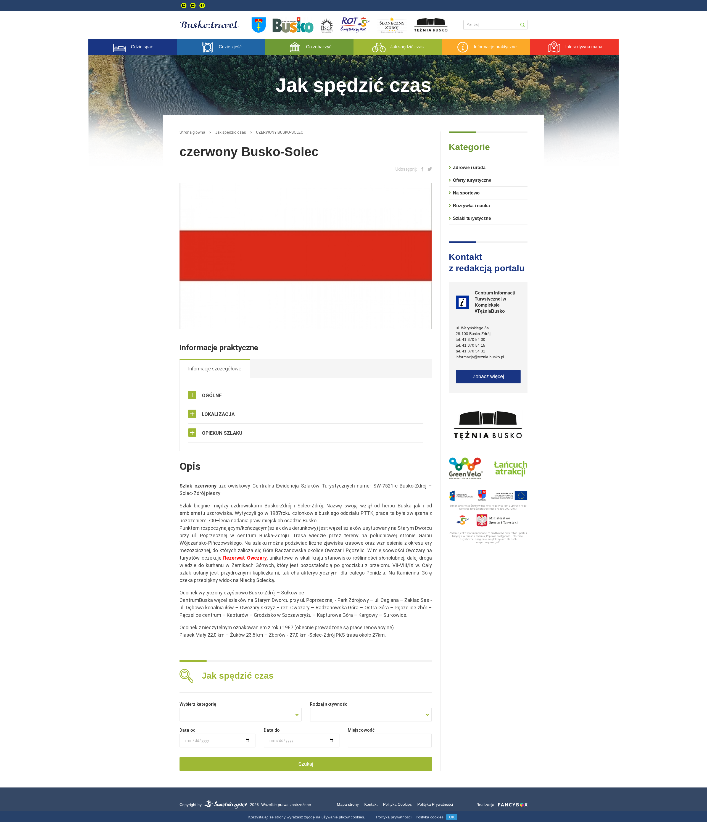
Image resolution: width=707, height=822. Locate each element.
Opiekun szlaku (222, 433)
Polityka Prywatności (435, 804)
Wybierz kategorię (198, 704)
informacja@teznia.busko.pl (480, 357)
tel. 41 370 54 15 (470, 345)
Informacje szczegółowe (214, 369)
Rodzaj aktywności (329, 704)
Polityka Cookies (397, 804)
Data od (188, 730)
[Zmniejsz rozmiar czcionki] (193, 5)
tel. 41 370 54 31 (470, 351)
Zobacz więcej (488, 376)
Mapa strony (348, 804)
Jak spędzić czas (230, 132)
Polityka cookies (430, 817)
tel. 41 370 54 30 (470, 339)
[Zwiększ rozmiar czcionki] (183, 5)
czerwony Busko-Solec (279, 132)
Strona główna (192, 132)
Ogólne (212, 395)
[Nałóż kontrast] (202, 5)
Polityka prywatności (393, 817)
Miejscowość (361, 730)
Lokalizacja (218, 414)
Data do (272, 730)
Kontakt (371, 804)
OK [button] (452, 817)
